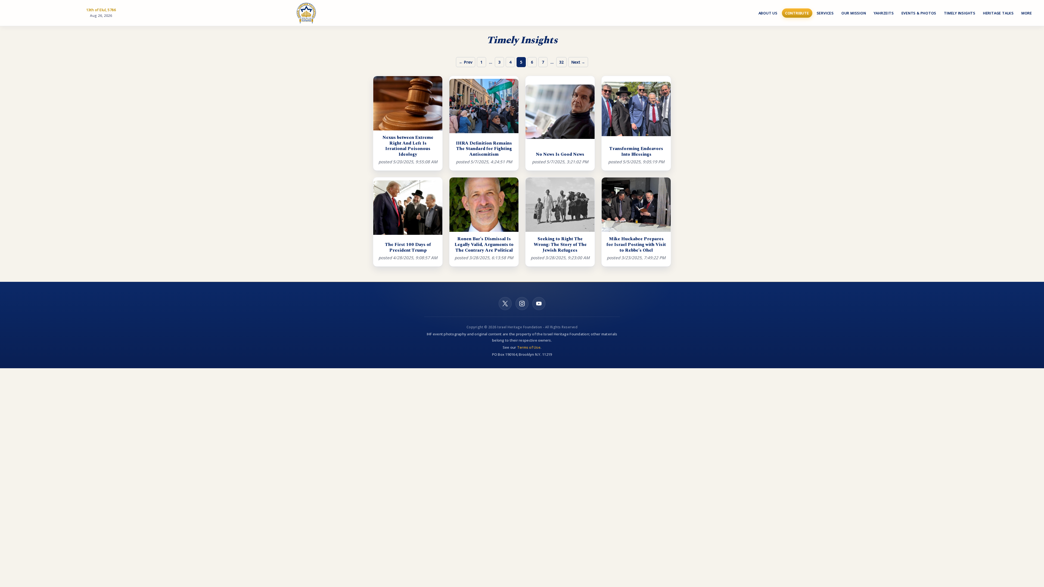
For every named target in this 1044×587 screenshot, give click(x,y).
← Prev (465, 62)
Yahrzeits (884, 13)
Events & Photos (919, 13)
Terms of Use (528, 347)
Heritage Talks (998, 13)
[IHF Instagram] (522, 303)
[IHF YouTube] (538, 303)
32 (561, 62)
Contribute (797, 13)
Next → (578, 62)
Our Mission (853, 13)
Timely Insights (959, 13)
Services (825, 13)
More (1026, 13)
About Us (768, 13)
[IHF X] (505, 303)
